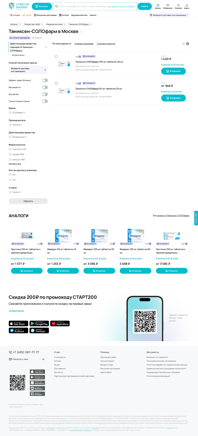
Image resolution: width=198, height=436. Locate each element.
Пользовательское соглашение (161, 361)
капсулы (18, 159)
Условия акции (16, 310)
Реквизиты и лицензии (157, 357)
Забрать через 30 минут (20, 80)
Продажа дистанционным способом (163, 372)
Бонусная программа (47, 15)
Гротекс (17, 124)
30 (14, 174)
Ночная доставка (108, 357)
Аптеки (65, 15)
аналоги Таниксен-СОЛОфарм (173, 215)
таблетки (19, 149)
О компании (59, 357)
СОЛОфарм (18, 112)
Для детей (14, 94)
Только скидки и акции (19, 101)
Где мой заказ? (107, 361)
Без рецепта (14, 87)
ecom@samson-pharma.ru (81, 430)
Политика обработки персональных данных (167, 364)
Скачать (50, 428)
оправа (18, 154)
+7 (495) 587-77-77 (26, 352)
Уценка (93, 15)
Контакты (58, 372)
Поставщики (60, 368)
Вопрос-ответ (106, 364)
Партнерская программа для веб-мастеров (74, 376)
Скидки (16, 15)
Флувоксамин (18, 55)
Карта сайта (106, 372)
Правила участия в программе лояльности (166, 368)
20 (14, 180)
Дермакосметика (79, 15)
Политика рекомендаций (158, 376)
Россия (16, 192)
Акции (28, 15)
